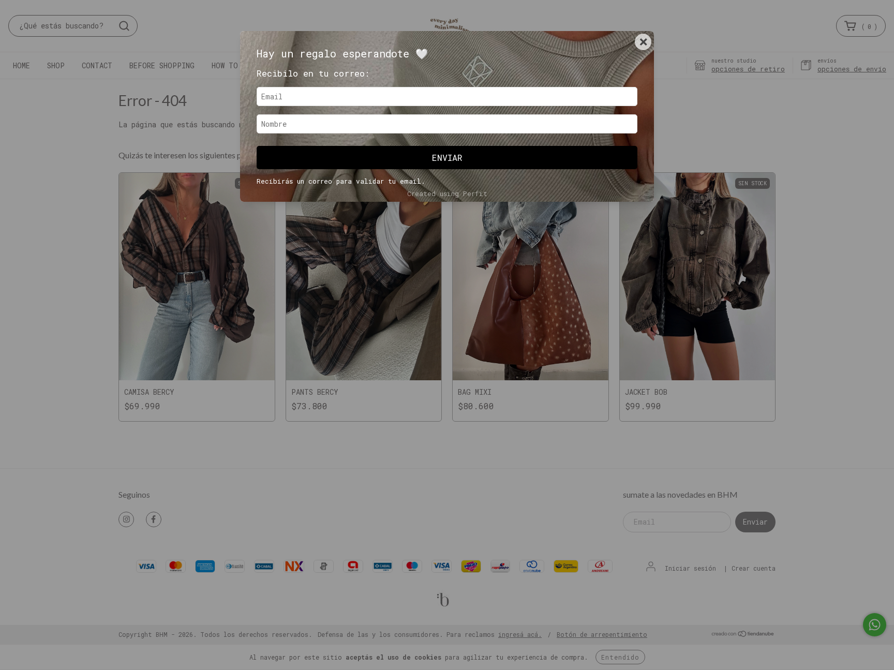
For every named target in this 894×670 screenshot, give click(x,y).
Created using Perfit (447, 193)
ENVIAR (447, 157)
